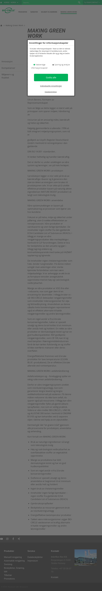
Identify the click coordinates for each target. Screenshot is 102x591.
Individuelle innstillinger (51, 86)
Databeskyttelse (51, 92)
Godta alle (51, 77)
